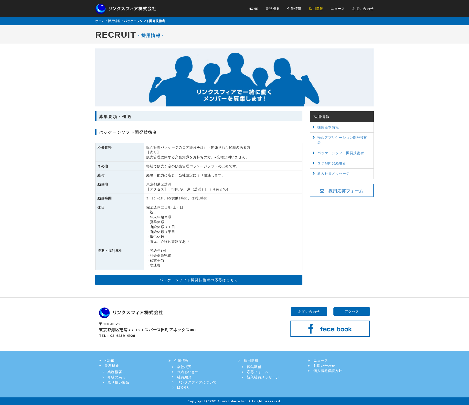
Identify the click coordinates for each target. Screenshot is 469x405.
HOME (253, 8)
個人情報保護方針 (326, 371)
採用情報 (316, 8)
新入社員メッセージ (333, 173)
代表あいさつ (186, 372)
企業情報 (294, 8)
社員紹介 (183, 377)
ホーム (100, 21)
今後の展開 (115, 377)
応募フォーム (255, 372)
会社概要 (183, 367)
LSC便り (182, 387)
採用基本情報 (328, 127)
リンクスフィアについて (195, 382)
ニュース (337, 8)
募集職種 (252, 367)
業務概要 (273, 8)
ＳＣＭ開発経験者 (331, 163)
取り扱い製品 (116, 382)
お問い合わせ (363, 8)
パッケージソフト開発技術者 (340, 153)
